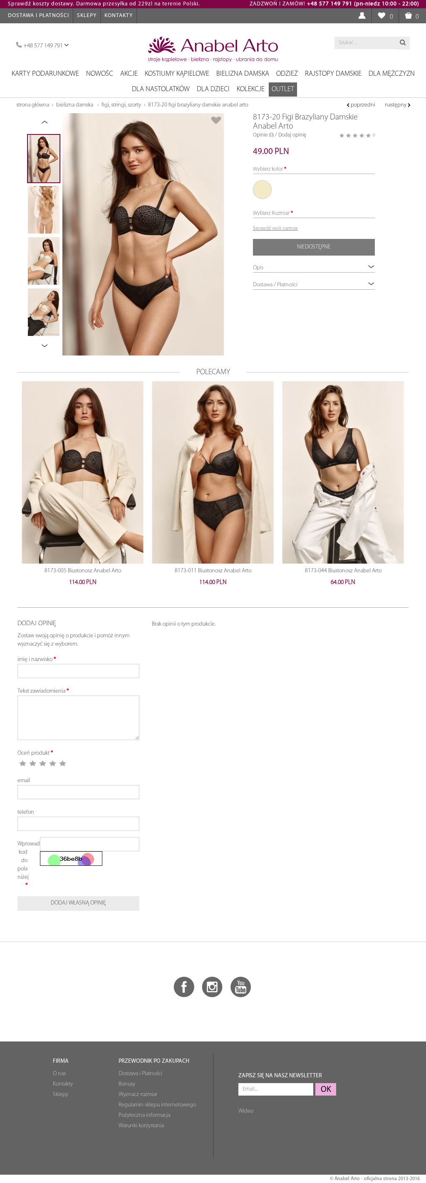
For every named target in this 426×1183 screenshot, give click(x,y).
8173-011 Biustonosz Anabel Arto (213, 571)
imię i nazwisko (34, 659)
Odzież (287, 73)
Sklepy (87, 15)
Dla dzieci (213, 89)
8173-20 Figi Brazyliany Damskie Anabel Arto (198, 105)
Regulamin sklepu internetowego (157, 1105)
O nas (59, 1074)
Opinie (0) (263, 135)
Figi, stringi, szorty (121, 105)
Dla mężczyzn (392, 73)
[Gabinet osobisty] (361, 16)
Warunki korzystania (141, 1126)
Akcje (129, 73)
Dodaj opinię (292, 135)
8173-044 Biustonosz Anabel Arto (343, 571)
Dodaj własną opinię (78, 903)
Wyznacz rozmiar (138, 1094)
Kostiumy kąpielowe (177, 73)
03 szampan (262, 189)
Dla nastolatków (161, 89)
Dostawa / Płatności (275, 285)
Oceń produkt (33, 753)
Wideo (245, 1111)
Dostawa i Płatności (38, 15)
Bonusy (127, 1084)
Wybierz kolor (268, 169)
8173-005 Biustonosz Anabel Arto (83, 571)
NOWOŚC (99, 73)
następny (396, 105)
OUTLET (283, 89)
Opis (258, 268)
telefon (25, 812)
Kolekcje (251, 89)
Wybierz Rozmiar (271, 213)
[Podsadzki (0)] (381, 16)
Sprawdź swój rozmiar (275, 228)
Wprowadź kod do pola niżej (25, 860)
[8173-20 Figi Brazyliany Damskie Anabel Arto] (143, 234)
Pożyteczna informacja (144, 1115)
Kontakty (118, 15)
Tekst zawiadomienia (41, 691)
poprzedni (362, 105)
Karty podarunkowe (45, 73)
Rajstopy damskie (333, 73)
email (23, 781)
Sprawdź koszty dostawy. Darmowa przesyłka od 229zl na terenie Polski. (104, 4)
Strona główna (32, 105)
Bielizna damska (242, 73)
